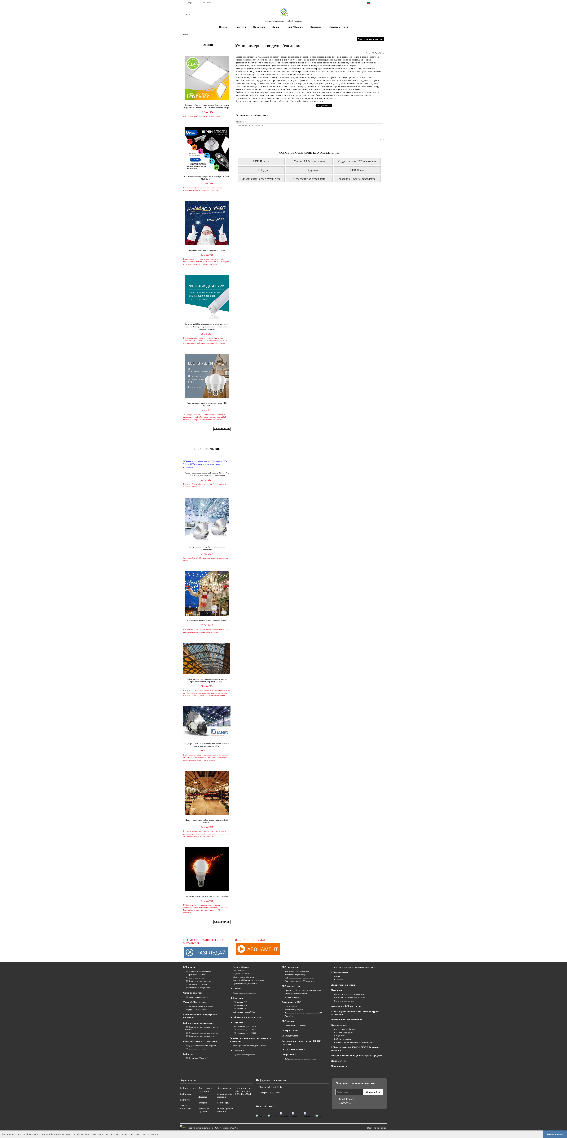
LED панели (189, 967)
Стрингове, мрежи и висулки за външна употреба (354, 1042)
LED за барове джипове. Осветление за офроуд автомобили (355, 1013)
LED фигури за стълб (343, 1039)
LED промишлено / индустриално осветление (200, 1016)
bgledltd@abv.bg (274, 1087)
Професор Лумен (338, 27)
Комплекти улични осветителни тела (349, 994)
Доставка (202, 1097)
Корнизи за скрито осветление (245, 993)
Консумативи (339, 1036)
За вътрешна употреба (294, 1010)
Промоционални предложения (198, 988)
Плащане (202, 1103)
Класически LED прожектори (297, 971)
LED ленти (235, 989)
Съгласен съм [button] (555, 1134)
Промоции (259, 27)
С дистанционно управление (244, 1055)
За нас (275, 27)
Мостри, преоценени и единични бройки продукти (356, 1055)
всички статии (222, 429)
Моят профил (223, 1103)
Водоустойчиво (291, 1006)
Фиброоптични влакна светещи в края (300, 1059)
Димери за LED (290, 1030)
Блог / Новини (295, 27)
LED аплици (288, 1021)
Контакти (315, 27)
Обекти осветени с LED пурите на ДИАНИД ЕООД (244, 1091)
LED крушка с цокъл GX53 (244, 1012)
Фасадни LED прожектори (295, 975)
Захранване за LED (291, 1002)
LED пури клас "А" (241, 970)
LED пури (188, 1054)
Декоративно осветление (343, 985)
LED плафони (237, 1050)
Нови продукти (339, 1066)
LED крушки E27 (240, 1002)
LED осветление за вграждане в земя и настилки (201, 1028)
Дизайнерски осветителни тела (261, 178)
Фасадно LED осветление (196, 1049)
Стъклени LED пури (241, 967)
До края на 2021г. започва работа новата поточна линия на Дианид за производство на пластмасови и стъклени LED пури (207, 326)
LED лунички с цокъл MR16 (244, 1033)
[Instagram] (382, 2)
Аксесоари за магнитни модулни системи (249, 1045)
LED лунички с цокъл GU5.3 (244, 1030)
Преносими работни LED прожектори (300, 981)
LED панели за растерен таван (198, 971)
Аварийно (289, 1016)
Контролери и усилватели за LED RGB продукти (301, 1042)
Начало (223, 27)
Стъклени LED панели (195, 978)
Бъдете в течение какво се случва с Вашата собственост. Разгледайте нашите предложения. (280, 101)
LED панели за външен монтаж (198, 981)
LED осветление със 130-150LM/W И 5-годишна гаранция (355, 1048)
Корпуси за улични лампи (196, 1010)
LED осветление (188, 1088)
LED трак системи (291, 986)
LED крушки (236, 998)
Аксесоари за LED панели (196, 984)
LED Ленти (357, 170)
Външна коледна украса (343, 1032)
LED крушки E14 (240, 1005)
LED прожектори (290, 967)
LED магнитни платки (293, 1049)
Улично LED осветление (309, 161)
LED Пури (261, 170)
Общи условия (224, 1088)
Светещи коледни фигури (344, 1029)
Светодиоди (339, 980)
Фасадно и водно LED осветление (200, 1041)
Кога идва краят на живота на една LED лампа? (207, 896)
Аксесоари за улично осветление (199, 1006)
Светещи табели (290, 1036)
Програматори (338, 1061)
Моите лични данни (377, 1128)
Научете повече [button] (150, 1134)
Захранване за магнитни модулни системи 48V (304, 1013)
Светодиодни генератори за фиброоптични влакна (354, 967)
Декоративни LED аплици (295, 1025)
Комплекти (337, 990)
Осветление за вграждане (309, 178)
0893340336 (207, 2)
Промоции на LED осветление (346, 1020)
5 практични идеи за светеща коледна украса (207, 621)
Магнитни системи (292, 997)
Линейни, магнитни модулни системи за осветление (250, 1039)
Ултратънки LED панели (196, 975)
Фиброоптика (289, 1055)
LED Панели (261, 161)
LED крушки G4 (239, 1009)
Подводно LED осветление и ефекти (201, 1046)
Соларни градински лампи (196, 997)
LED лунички (236, 1022)
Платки (337, 977)
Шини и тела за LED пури (243, 977)
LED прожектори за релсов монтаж (299, 978)
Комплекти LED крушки (344, 1001)
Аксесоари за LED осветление (346, 1006)
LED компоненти (340, 972)
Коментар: (241, 122)
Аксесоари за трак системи (296, 994)
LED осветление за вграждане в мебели (202, 1033)
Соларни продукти (192, 993)
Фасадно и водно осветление (357, 178)
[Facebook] (377, 2)
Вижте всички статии (370, 39)
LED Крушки (309, 170)
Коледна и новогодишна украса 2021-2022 (207, 250)
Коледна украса (339, 1025)
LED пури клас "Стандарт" (197, 1058)
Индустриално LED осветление (357, 161)
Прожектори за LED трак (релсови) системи (303, 990)
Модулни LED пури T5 (242, 974)
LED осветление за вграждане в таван (201, 1036)
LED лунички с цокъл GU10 (244, 1027)
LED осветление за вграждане (198, 1023)
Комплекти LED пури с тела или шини (248, 980)
